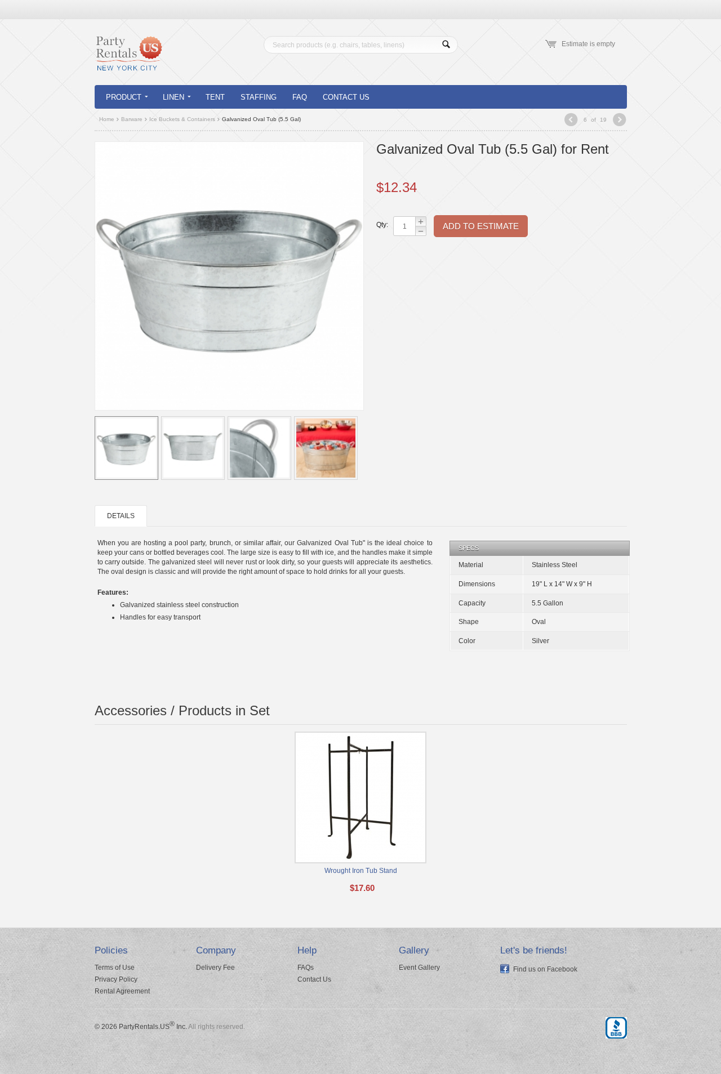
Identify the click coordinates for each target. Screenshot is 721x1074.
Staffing (259, 97)
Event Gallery (419, 967)
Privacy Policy (116, 979)
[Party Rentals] (128, 60)
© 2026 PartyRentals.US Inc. (141, 1027)
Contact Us (346, 97)
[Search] (446, 44)
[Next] (619, 120)
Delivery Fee (215, 967)
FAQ (299, 97)
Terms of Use (115, 967)
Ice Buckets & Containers (182, 119)
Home (106, 119)
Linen (173, 97)
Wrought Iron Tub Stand (360, 871)
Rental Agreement (122, 991)
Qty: (382, 225)
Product (123, 97)
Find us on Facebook (545, 969)
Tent (215, 97)
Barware (132, 119)
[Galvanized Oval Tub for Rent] (229, 275)
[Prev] (570, 120)
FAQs (305, 967)
